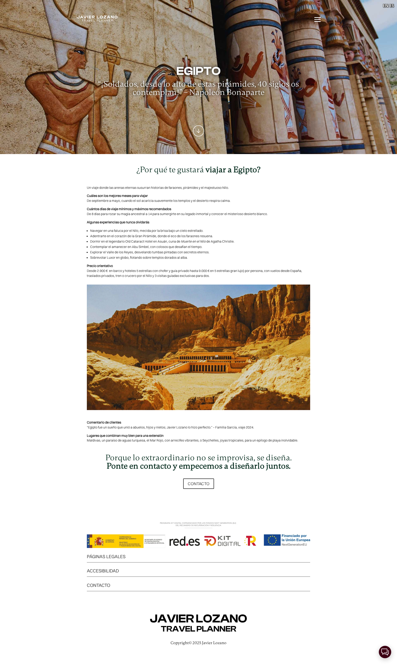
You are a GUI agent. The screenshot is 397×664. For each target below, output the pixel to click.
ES (391, 5)
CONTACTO (198, 483)
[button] (385, 652)
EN (386, 5)
